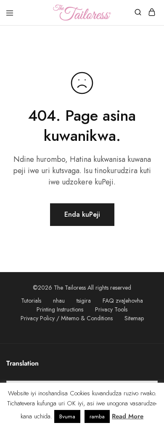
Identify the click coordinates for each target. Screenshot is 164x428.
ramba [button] (97, 416)
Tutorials (31, 300)
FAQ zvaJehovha (123, 300)
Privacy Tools (111, 309)
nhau (59, 300)
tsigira (84, 300)
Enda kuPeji (82, 214)
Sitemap (134, 318)
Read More (127, 416)
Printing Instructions (60, 309)
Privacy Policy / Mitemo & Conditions (67, 318)
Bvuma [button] (67, 416)
